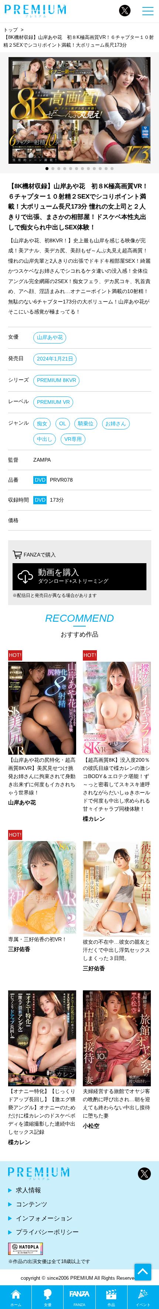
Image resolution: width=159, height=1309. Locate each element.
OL (62, 423)
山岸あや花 (50, 337)
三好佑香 (19, 949)
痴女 (42, 423)
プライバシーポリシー (47, 1232)
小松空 (91, 1126)
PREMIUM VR (53, 402)
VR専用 (73, 439)
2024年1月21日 (55, 359)
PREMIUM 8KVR (56, 380)
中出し (45, 439)
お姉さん (115, 423)
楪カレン (94, 819)
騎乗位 (86, 423)
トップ (10, 30)
